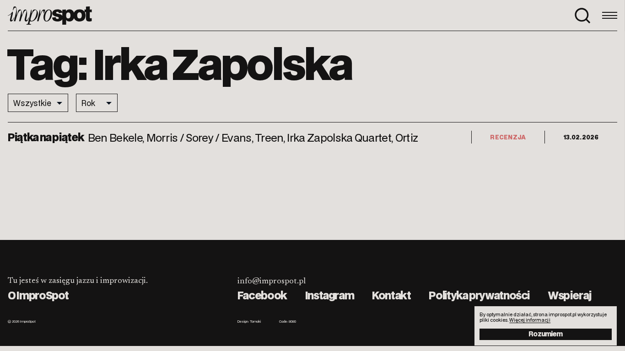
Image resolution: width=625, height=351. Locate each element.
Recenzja (508, 137)
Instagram (329, 295)
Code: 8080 (287, 321)
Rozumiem (545, 333)
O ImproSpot (38, 295)
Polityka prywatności (479, 295)
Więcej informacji (529, 320)
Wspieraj (569, 295)
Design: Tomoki (249, 321)
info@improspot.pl (271, 281)
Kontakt (391, 295)
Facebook (262, 295)
